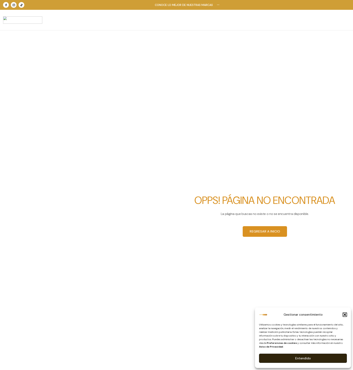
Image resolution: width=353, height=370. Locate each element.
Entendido (303, 358)
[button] (345, 315)
